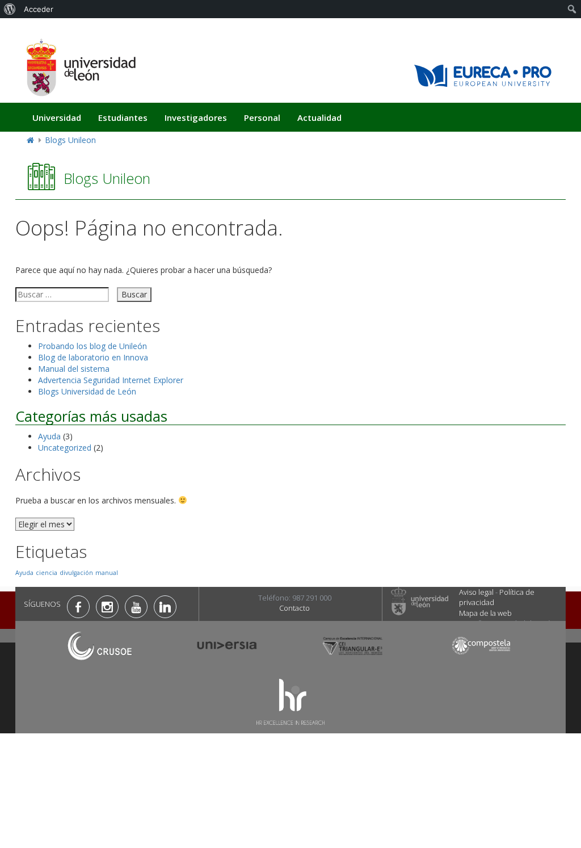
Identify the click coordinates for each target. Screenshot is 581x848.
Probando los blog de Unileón (92, 346)
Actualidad (319, 117)
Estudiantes (123, 117)
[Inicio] (80, 67)
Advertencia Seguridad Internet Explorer (110, 380)
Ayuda (49, 436)
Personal (262, 117)
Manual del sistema (74, 368)
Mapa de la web (485, 613)
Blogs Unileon (70, 140)
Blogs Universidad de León (87, 391)
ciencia (46, 573)
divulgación (76, 573)
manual (106, 573)
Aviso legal (476, 592)
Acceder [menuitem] (38, 9)
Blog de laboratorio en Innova (93, 357)
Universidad (56, 117)
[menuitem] (10, 9)
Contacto (294, 608)
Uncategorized (64, 447)
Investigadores (196, 117)
